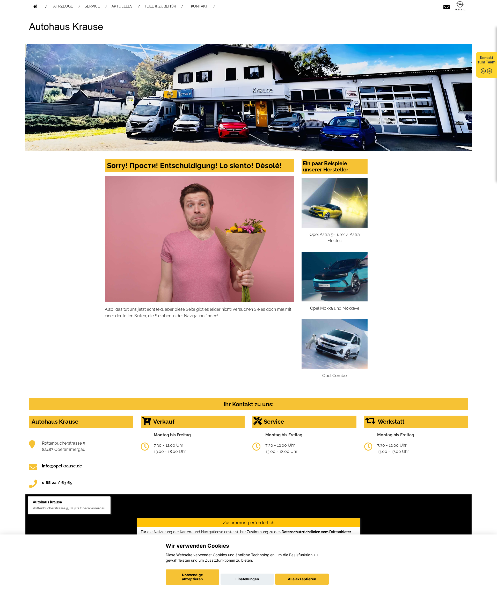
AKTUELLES (122, 6)
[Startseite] (460, 6)
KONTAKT (199, 6)
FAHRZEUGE (62, 6)
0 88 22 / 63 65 (57, 482)
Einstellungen (247, 579)
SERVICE (92, 6)
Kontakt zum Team (486, 60)
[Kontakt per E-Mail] (446, 6)
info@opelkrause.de (62, 466)
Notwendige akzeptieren (192, 577)
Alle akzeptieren (302, 579)
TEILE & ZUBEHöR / (163, 6)
